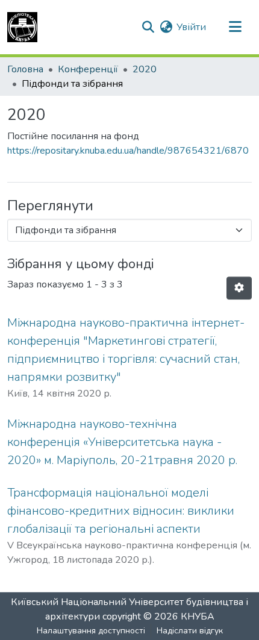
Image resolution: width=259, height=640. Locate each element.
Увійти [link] (191, 27)
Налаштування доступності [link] (91, 630)
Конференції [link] (88, 69)
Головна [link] (25, 69)
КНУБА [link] (197, 616)
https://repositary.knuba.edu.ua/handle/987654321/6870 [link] (128, 150)
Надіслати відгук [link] (190, 630)
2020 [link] (145, 69)
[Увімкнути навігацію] (235, 27)
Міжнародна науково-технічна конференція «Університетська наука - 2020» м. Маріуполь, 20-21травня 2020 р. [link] (122, 442)
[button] (22, 27)
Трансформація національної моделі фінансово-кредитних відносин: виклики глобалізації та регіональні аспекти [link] (120, 511)
